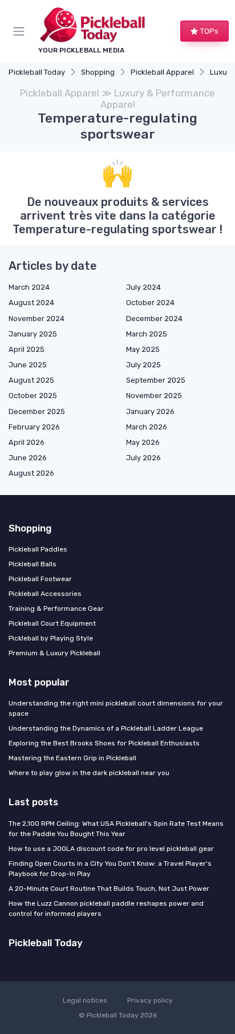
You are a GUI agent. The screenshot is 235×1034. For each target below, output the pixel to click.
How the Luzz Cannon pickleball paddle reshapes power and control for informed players (106, 908)
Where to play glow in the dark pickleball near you (89, 773)
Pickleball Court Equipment (52, 623)
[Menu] (21, 31)
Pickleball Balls (32, 564)
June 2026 (28, 457)
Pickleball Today (37, 72)
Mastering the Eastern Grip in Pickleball (72, 758)
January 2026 (150, 411)
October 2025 (33, 395)
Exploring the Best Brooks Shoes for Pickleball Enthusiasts (104, 743)
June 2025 (28, 364)
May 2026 (143, 442)
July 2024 (143, 287)
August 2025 (31, 380)
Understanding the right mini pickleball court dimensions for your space (116, 708)
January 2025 (33, 334)
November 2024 (36, 318)
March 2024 (29, 287)
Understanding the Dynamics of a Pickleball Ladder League (106, 728)
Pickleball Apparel (162, 72)
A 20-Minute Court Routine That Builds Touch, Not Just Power (109, 889)
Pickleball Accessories (45, 594)
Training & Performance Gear (56, 609)
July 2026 (143, 457)
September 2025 (155, 380)
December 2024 (154, 318)
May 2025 (143, 349)
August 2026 (31, 473)
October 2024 (150, 302)
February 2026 (34, 427)
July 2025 (143, 364)
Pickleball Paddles (38, 549)
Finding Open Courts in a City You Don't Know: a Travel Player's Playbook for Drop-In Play (110, 868)
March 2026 (146, 427)
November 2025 (154, 395)
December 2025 (37, 411)
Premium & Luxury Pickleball (54, 653)
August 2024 (31, 302)
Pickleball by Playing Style (51, 638)
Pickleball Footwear (40, 579)
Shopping (98, 72)
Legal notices (85, 1000)
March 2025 (146, 334)
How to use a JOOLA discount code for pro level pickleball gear (111, 849)
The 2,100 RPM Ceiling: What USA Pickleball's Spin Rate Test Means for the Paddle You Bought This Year (116, 829)
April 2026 (26, 442)
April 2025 (26, 349)
